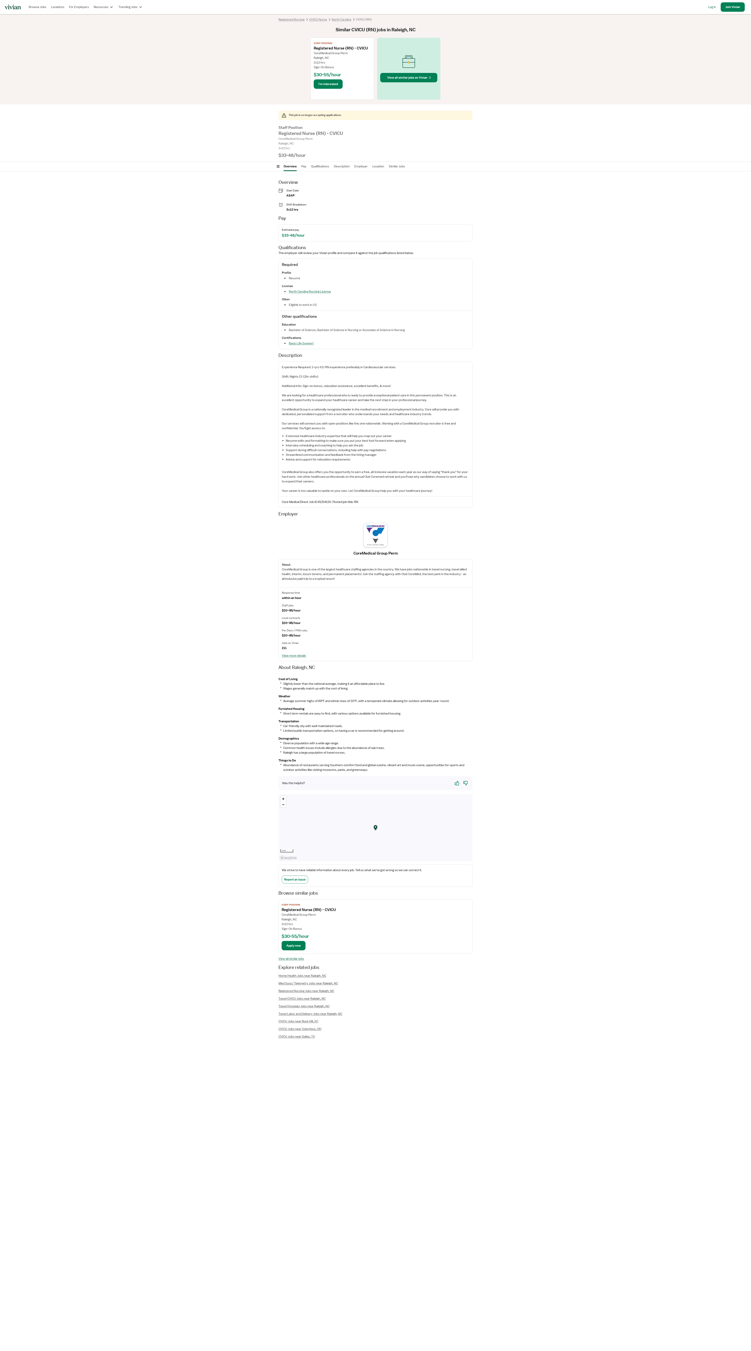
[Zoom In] (283, 799)
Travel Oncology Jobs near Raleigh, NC (304, 1006)
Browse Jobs (37, 7)
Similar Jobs (397, 166)
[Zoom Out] (283, 804)
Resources (101, 7)
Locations (57, 7)
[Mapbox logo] (288, 858)
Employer (361, 166)
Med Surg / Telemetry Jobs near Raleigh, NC (308, 983)
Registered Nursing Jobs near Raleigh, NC (306, 991)
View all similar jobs (291, 959)
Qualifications (320, 166)
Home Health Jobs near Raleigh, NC (302, 976)
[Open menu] (278, 166)
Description (342, 166)
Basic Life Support (301, 343)
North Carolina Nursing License (310, 292)
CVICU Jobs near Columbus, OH (299, 1029)
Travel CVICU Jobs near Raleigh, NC (302, 999)
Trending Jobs (128, 7)
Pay (303, 166)
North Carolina (341, 20)
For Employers (79, 7)
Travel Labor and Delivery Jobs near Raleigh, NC (310, 1014)
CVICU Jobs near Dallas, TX (296, 1037)
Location (378, 166)
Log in (712, 7)
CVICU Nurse (318, 20)
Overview (290, 166)
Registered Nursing (291, 20)
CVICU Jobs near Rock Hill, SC (298, 1021)
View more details (294, 656)
